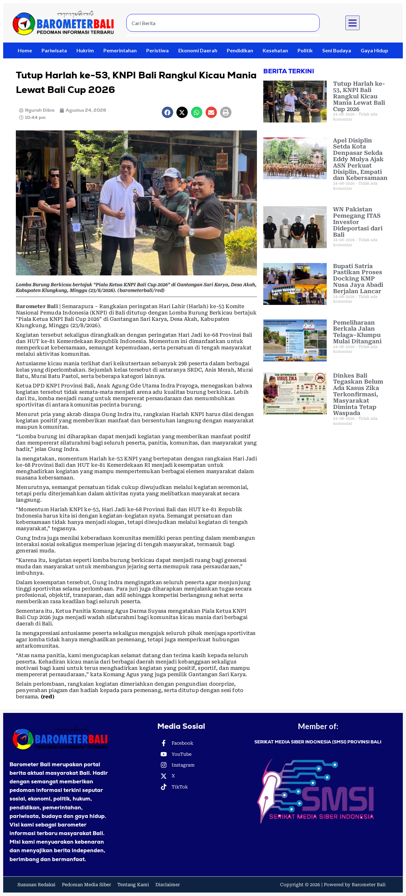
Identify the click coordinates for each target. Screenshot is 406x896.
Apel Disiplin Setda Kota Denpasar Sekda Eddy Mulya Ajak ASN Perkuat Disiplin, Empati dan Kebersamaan (360, 159)
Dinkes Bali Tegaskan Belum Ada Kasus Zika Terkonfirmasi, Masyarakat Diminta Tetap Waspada (358, 394)
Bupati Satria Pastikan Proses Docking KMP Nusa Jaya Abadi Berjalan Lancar (358, 278)
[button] (352, 23)
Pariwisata (54, 50)
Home (25, 50)
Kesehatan (275, 50)
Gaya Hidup (374, 50)
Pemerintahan (120, 50)
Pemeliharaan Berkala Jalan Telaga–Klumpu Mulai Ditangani (357, 332)
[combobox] (223, 23)
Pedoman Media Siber (86, 884)
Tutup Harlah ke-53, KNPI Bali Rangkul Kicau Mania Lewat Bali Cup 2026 (359, 96)
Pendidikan (240, 50)
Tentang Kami (133, 884)
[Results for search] (223, 35)
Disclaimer (167, 884)
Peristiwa (157, 50)
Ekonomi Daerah (197, 50)
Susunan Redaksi (36, 884)
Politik (305, 50)
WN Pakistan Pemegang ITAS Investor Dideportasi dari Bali (358, 222)
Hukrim (85, 50)
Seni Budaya (336, 50)
